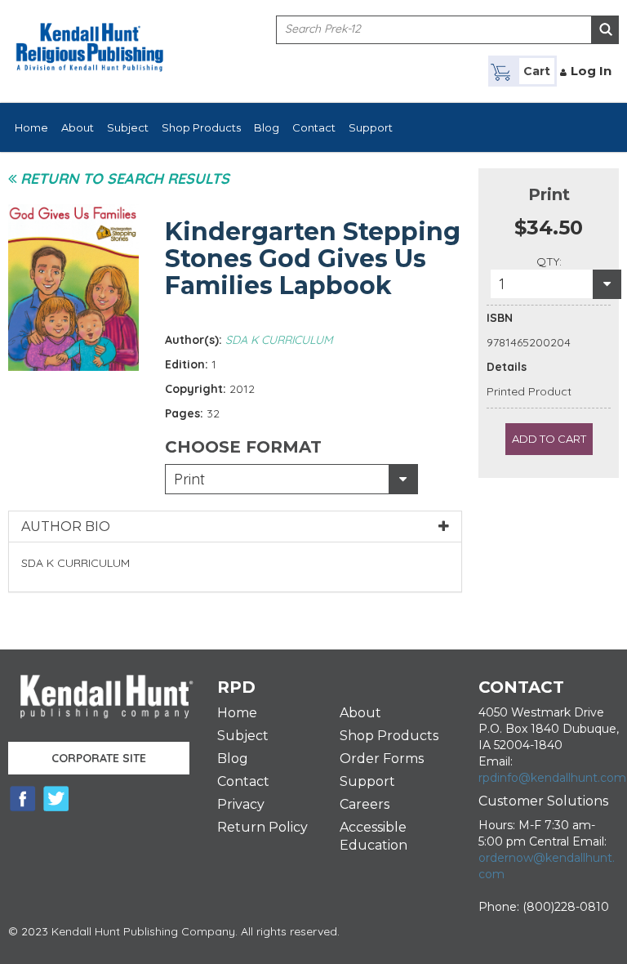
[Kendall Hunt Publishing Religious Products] (89, 37)
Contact (314, 127)
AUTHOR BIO (65, 526)
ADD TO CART (549, 438)
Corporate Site (98, 758)
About (77, 127)
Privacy (241, 804)
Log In (591, 70)
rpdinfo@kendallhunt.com (552, 777)
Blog (266, 127)
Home (31, 127)
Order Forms (382, 758)
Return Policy (262, 827)
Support (371, 127)
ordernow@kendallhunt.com (546, 865)
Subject (128, 127)
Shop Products (201, 127)
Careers (364, 804)
